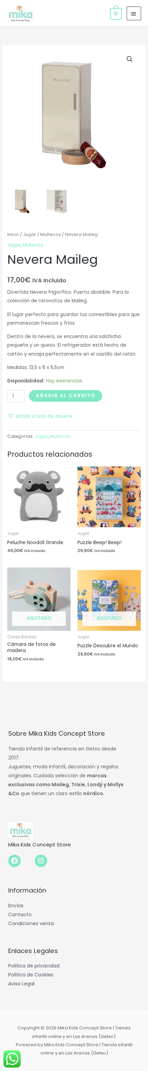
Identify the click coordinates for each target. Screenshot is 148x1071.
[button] (130, 59)
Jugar (29, 234)
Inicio (13, 234)
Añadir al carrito (65, 395)
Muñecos (50, 234)
